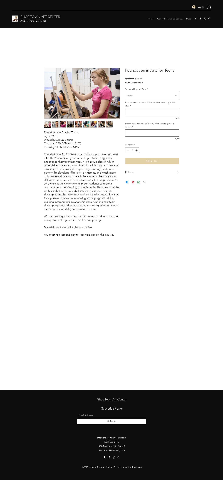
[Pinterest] (209, 18)
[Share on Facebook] (127, 182)
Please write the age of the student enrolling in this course (149, 125)
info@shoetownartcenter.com (111, 437)
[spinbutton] (132, 150)
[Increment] (137, 150)
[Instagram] (204, 18)
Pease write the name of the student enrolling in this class (150, 104)
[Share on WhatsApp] (138, 182)
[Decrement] (127, 150)
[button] (209, 7)
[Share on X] (144, 182)
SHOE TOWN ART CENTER (40, 16)
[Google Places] (195, 18)
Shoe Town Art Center (112, 399)
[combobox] (152, 95)
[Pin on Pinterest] (133, 182)
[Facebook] (200, 18)
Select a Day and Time (136, 89)
